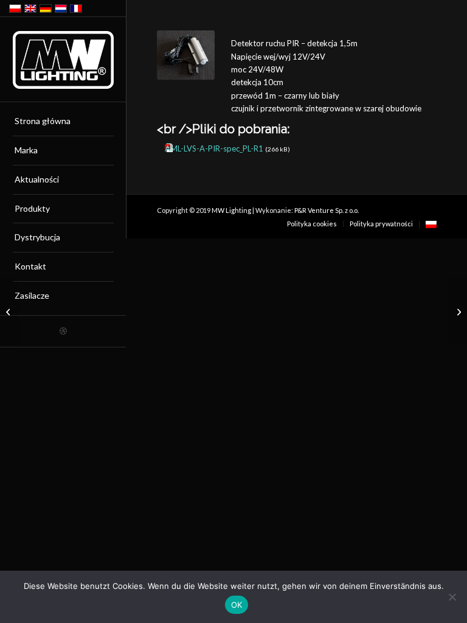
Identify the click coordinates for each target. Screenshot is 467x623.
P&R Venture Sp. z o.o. (326, 210)
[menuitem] (63, 121)
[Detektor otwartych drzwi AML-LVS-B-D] (457, 311)
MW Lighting (231, 210)
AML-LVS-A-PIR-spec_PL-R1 (214, 148)
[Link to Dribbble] (63, 331)
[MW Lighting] (63, 60)
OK (237, 605)
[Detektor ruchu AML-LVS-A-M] (9, 311)
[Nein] (452, 597)
